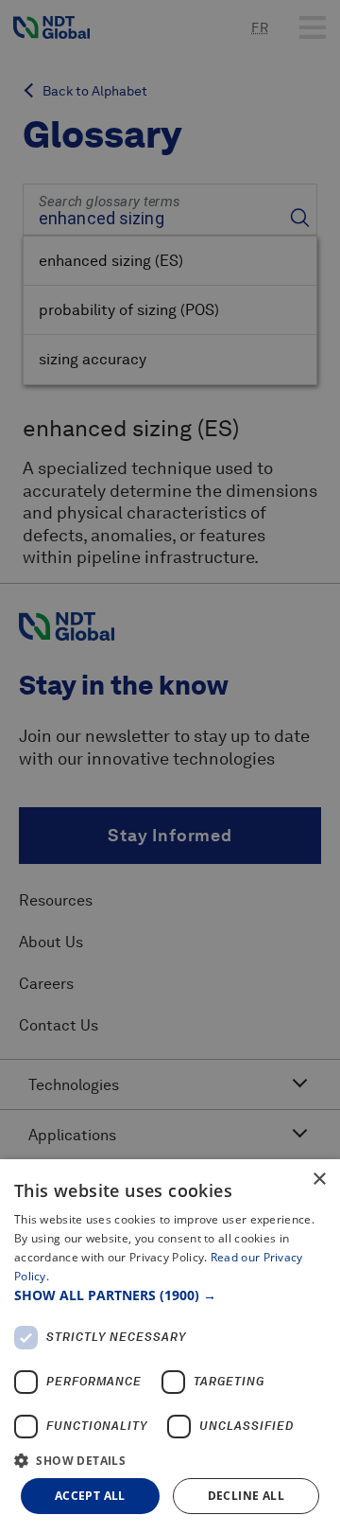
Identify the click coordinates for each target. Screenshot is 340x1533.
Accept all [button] (90, 1496)
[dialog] (170, 1346)
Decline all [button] (246, 1496)
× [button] (319, 1179)
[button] (170, 1295)
